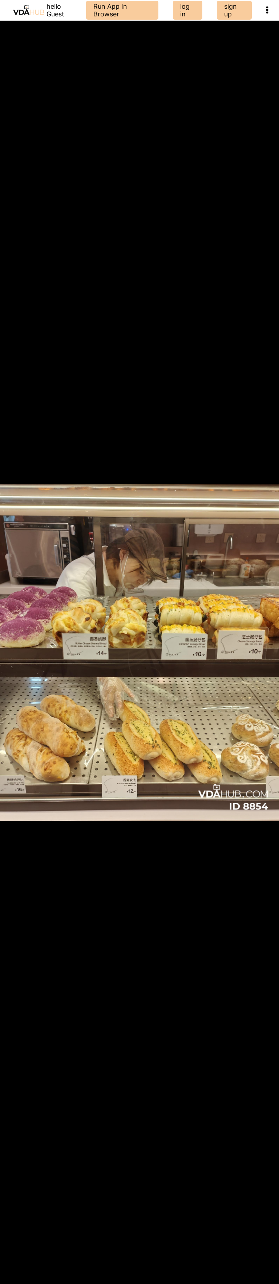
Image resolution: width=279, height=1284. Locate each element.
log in (185, 10)
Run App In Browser (110, 10)
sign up (230, 10)
